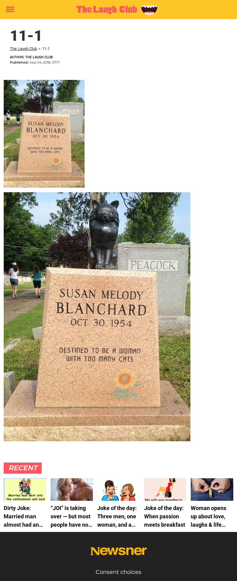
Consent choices (118, 572)
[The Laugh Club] (116, 10)
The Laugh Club (23, 48)
